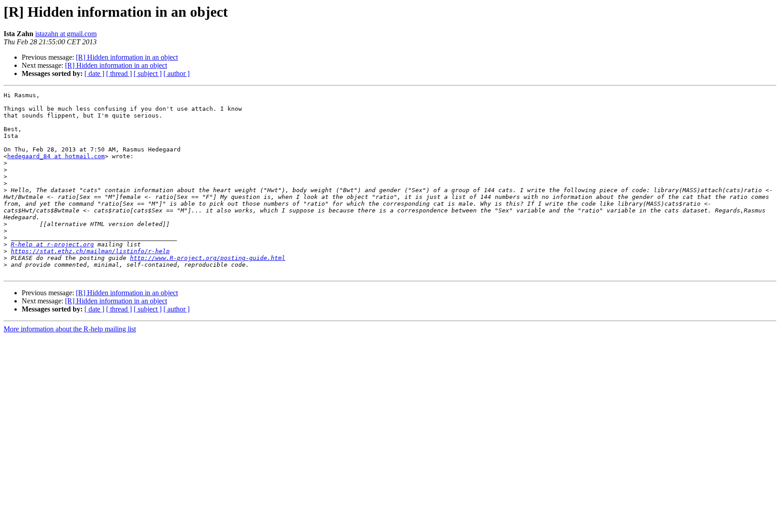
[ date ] (94, 73)
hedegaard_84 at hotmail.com (56, 156)
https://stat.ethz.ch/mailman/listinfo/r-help (90, 251)
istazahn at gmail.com (66, 34)
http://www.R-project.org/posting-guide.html (207, 258)
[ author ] (176, 73)
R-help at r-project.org (52, 244)
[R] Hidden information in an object (127, 57)
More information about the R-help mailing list (70, 329)
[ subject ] (148, 73)
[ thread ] (119, 73)
